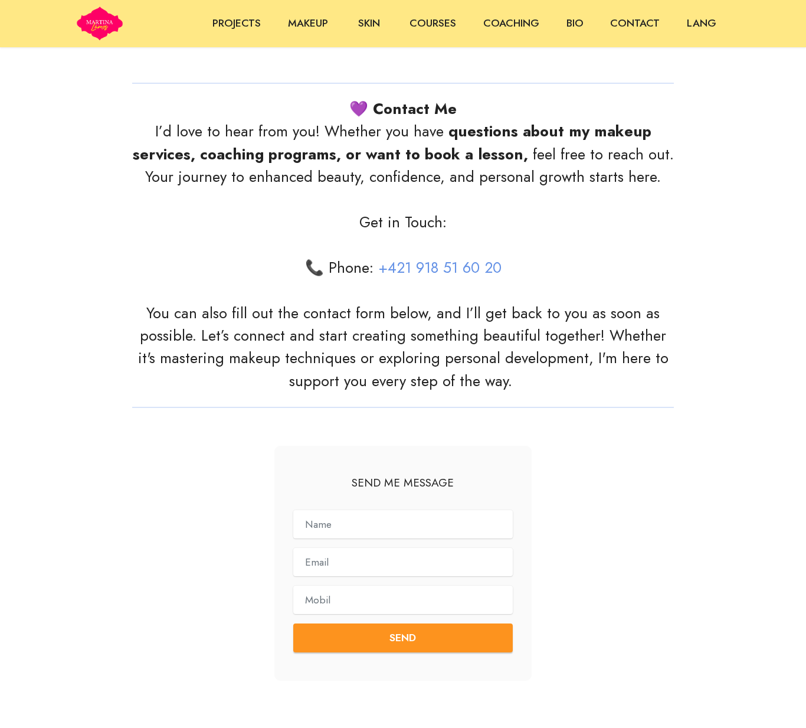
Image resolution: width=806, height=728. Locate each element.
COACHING (511, 23)
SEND (402, 637)
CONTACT (635, 23)
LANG (701, 23)
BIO (575, 23)
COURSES (432, 23)
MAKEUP (309, 23)
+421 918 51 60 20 (440, 268)
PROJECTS (236, 23)
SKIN (370, 23)
